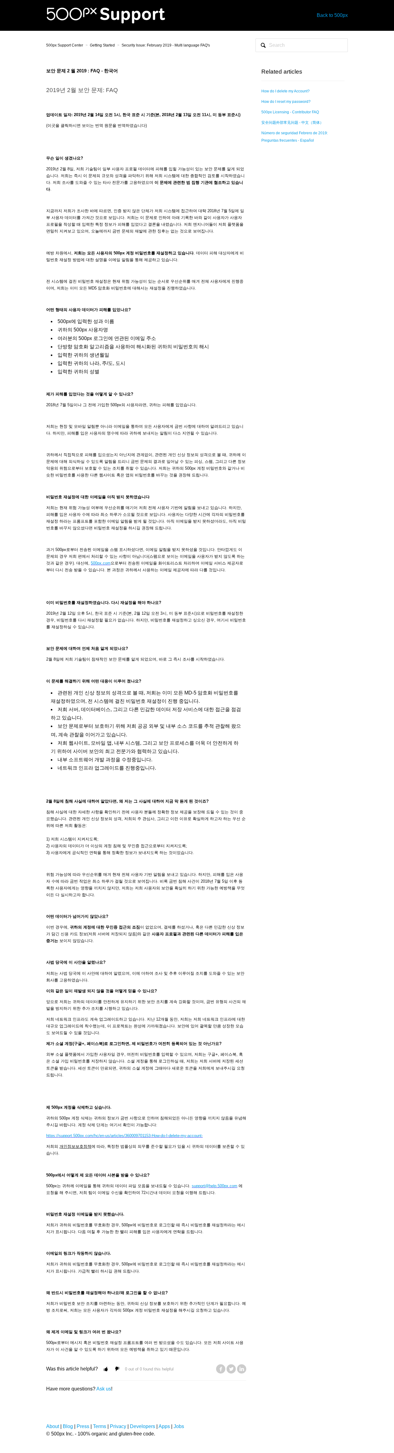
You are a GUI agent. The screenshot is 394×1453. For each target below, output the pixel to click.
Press (83, 1426)
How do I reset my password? (286, 101)
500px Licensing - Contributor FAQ (290, 112)
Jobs (179, 1426)
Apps (164, 1426)
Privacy (118, 1426)
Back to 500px (332, 15)
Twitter (231, 1369)
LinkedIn (241, 1369)
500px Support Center (64, 45)
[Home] (106, 14)
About (52, 1426)
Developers (142, 1426)
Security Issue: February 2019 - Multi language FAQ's (166, 45)
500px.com (101, 563)
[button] (106, 1369)
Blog (68, 1426)
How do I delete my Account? (285, 91)
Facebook (220, 1369)
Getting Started (102, 45)
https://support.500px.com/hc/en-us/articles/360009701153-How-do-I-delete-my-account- (124, 1135)
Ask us (103, 1388)
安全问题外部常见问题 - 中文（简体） (292, 122)
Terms (99, 1426)
